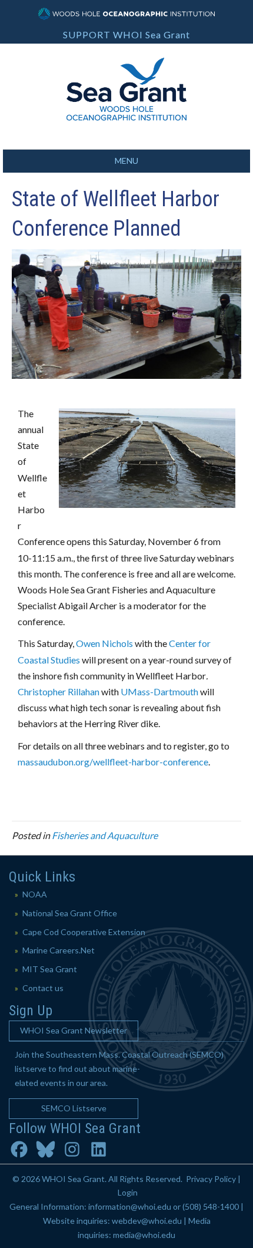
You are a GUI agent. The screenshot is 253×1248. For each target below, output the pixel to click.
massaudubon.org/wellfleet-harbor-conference (113, 761)
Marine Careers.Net (58, 950)
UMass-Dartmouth (159, 691)
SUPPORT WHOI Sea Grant (126, 34)
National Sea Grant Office (69, 913)
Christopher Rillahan (58, 691)
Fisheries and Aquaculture (105, 835)
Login (128, 1192)
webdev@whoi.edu (147, 1221)
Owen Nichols (105, 643)
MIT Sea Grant (49, 969)
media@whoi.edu (144, 1235)
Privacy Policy (211, 1179)
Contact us (43, 988)
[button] (73, 1031)
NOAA (34, 894)
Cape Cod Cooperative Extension (83, 932)
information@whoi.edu (129, 1206)
